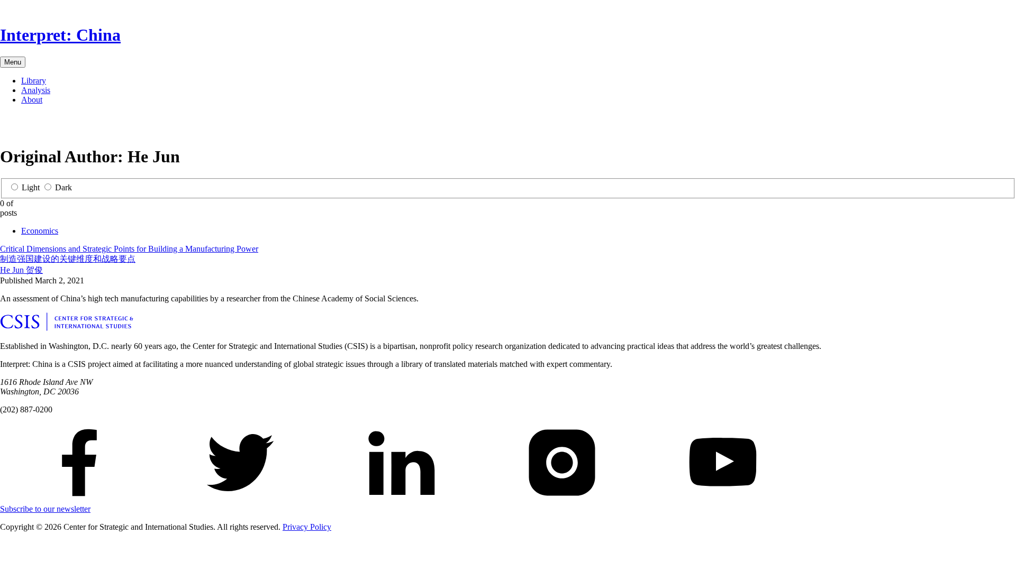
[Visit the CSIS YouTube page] (722, 499)
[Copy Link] (93, 127)
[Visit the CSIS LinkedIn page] (401, 499)
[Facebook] (8, 127)
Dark (63, 187)
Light (31, 187)
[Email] (59, 127)
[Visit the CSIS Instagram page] (562, 499)
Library (33, 80)
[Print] (76, 127)
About (31, 99)
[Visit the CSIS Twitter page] (240, 499)
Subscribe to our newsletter (45, 508)
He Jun (21, 269)
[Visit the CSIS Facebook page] (79, 499)
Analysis (35, 90)
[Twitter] (25, 127)
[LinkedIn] (42, 127)
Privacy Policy (307, 526)
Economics (39, 230)
